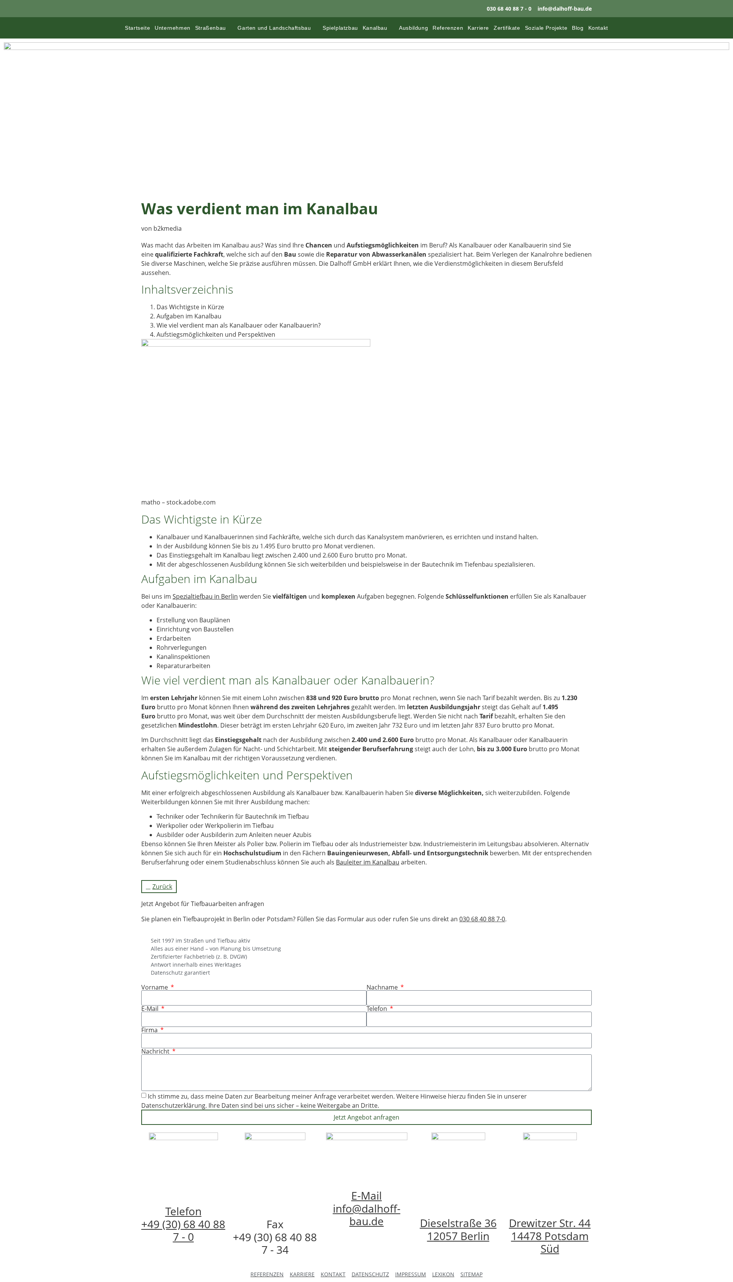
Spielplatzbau (340, 28)
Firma (150, 1030)
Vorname (155, 987)
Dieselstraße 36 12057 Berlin (458, 1229)
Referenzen (448, 28)
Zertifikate (507, 28)
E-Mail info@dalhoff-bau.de (366, 1208)
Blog (577, 28)
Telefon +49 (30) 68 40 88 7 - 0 (183, 1224)
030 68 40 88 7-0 (482, 919)
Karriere (478, 28)
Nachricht (156, 1051)
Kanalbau (375, 28)
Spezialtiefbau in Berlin (205, 596)
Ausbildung (413, 28)
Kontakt (598, 28)
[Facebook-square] (470, 8)
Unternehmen (173, 28)
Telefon (377, 1009)
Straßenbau (210, 28)
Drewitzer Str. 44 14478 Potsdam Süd (550, 1236)
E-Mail (150, 1009)
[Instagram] (455, 8)
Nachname (382, 987)
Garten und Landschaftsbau (274, 28)
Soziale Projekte (546, 28)
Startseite (137, 28)
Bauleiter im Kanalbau (367, 862)
